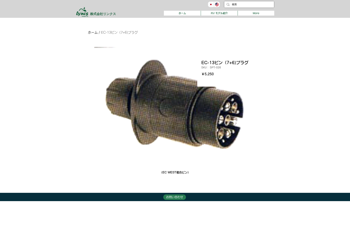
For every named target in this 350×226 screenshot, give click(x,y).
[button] (219, 13)
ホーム (93, 32)
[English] (217, 4)
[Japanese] (211, 4)
